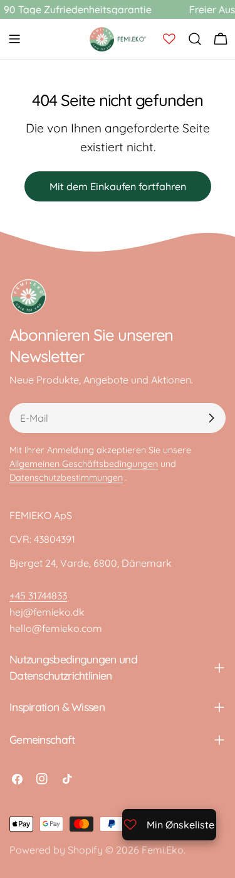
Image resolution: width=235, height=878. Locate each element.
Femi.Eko (163, 849)
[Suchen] (194, 38)
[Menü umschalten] (14, 38)
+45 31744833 (38, 595)
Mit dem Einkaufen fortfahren (118, 186)
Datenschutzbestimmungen (66, 477)
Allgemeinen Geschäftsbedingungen (83, 463)
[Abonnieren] (211, 418)
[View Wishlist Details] (169, 38)
